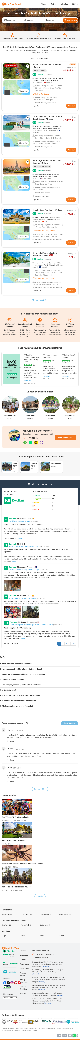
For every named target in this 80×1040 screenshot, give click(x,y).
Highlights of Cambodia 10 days (47, 210)
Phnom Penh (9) (26, 925)
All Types (30, 20)
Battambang (56, 464)
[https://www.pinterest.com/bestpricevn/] (16, 982)
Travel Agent (24, 964)
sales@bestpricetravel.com (44, 954)
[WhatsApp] (31, 443)
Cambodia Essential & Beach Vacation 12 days (45, 254)
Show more (39, 789)
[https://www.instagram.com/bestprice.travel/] (12, 982)
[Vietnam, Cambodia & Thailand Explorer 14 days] (16, 166)
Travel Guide (24, 969)
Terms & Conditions (24, 988)
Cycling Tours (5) (45, 914)
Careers (23, 960)
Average (36, 502)
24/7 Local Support (70, 325)
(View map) (46, 966)
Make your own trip (65, 437)
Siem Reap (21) (6, 925)
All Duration (11, 20)
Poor (35, 506)
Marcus (10, 730)
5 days (23, 936)
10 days (61, 936)
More (20, 538)
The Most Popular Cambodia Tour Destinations (40, 456)
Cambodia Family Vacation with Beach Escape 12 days (47, 117)
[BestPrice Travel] (11, 4)
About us (64, 4)
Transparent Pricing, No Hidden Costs (38, 38)
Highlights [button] (35, 106)
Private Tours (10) (65, 914)
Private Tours (70, 415)
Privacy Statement (23, 981)
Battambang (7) (45, 925)
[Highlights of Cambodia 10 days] (16, 216)
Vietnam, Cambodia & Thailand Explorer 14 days (46, 161)
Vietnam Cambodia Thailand (42, 166)
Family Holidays (10, 415)
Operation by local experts (25, 325)
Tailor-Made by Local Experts (13, 38)
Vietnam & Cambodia (40, 70)
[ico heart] (27, 66)
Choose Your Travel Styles (40, 391)
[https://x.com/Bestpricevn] (8, 982)
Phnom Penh (34, 465)
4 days (4, 936)
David (10, 768)
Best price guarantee (40, 325)
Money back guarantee (55, 325)
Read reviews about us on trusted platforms (40, 348)
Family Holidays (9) (8, 914)
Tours (43, 4)
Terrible (36, 509)
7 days (42, 936)
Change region (8, 994)
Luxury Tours (30, 415)
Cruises (53, 4)
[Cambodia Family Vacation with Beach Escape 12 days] (16, 122)
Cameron (11, 749)
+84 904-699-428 (32, 438)
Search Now (72, 20)
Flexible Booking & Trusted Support (65, 38)
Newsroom (24, 955)
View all (39, 896)
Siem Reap (15, 465)
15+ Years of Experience (9, 325)
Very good (37, 499)
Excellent (37, 495)
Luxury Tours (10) (26, 914)
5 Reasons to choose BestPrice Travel (40, 313)
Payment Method (23, 974)
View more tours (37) (39, 300)
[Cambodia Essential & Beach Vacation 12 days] (16, 259)
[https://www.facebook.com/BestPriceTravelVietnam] (5, 982)
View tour (71, 106)
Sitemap (23, 993)
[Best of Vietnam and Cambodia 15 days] (16, 71)
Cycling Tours (50, 415)
